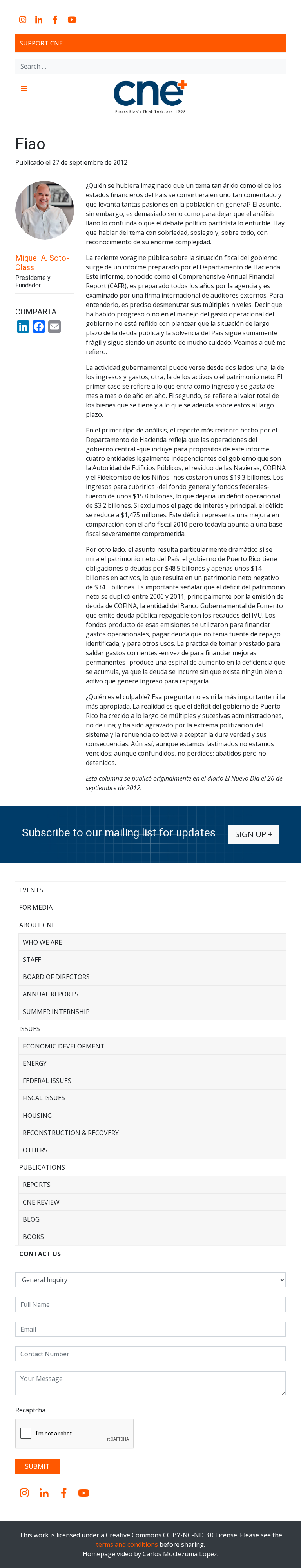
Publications (42, 1167)
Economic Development (64, 1046)
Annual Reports (50, 994)
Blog (31, 1219)
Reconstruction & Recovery (71, 1132)
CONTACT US (40, 1254)
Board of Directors (56, 976)
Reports (37, 1184)
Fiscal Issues (44, 1098)
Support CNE (41, 43)
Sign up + (253, 834)
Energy (35, 1063)
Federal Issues (47, 1080)
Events (31, 890)
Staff (32, 959)
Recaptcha (30, 1410)
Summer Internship (56, 1011)
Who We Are (42, 942)
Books (33, 1236)
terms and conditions (127, 1544)
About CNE (37, 925)
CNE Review (41, 1202)
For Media (36, 907)
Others (35, 1150)
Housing (37, 1115)
